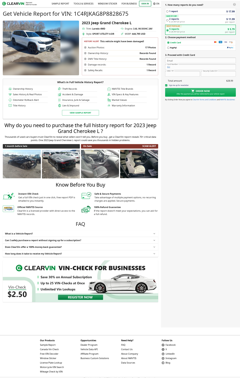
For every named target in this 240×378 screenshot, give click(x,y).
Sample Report (48, 344)
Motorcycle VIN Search (52, 367)
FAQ (123, 344)
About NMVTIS (128, 358)
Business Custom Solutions (95, 358)
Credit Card (175, 42)
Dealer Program (89, 344)
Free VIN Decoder (49, 353)
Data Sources (128, 362)
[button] (85, 47)
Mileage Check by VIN (51, 371)
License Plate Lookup (51, 362)
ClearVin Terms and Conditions (204, 99)
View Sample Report (80, 112)
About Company (129, 353)
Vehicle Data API (89, 349)
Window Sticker (107, 3)
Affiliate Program (89, 353)
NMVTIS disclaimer (227, 99)
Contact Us (127, 349)
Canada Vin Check (49, 349)
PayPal (173, 47)
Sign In (145, 3)
